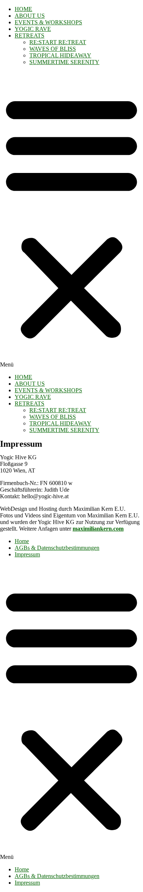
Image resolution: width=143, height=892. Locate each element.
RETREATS (29, 35)
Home (22, 541)
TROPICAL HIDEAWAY (60, 55)
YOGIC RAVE (33, 29)
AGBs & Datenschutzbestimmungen (57, 548)
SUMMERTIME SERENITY (64, 62)
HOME (23, 9)
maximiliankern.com (98, 528)
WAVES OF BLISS (52, 49)
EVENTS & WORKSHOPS (48, 22)
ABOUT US (30, 16)
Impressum (27, 554)
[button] (71, 219)
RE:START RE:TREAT (57, 42)
